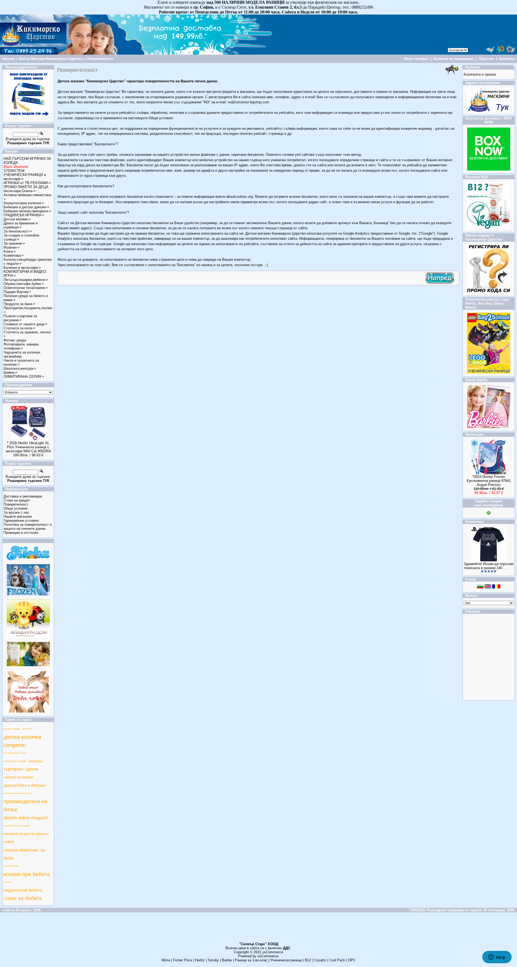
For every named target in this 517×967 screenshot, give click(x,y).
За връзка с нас (16, 512)
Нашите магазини (18, 516)
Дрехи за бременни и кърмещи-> (21, 225)
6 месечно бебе (11, 866)
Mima (166, 960)
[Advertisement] (258, 929)
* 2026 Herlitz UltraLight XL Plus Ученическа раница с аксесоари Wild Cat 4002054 (28, 447)
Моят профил (416, 59)
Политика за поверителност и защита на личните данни (28, 527)
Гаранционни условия (21, 520)
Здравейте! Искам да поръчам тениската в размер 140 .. (488, 566)
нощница (36, 761)
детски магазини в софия (15, 753)
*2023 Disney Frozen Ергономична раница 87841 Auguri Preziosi (489, 481)
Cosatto (320, 960)
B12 (308, 960)
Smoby (213, 960)
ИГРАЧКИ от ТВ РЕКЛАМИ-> (27, 183)
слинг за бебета (23, 898)
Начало (8, 59)
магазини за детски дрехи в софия (26, 838)
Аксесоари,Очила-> (20, 191)
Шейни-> (11, 372)
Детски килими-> (17, 219)
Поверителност (100, 59)
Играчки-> (12, 247)
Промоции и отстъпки (21, 533)
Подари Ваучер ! (17, 292)
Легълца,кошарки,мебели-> (26, 280)
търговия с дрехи (21, 769)
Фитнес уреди (15, 340)
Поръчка (486, 59)
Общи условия (15, 508)
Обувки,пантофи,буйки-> (24, 284)
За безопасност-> (18, 231)
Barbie (227, 960)
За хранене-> (14, 243)
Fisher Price (182, 960)
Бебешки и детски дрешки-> (26, 207)
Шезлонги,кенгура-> (20, 368)
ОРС (352, 960)
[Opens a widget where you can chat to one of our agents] (497, 957)
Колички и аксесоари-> (22, 268)
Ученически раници (286, 960)
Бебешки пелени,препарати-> (27, 211)
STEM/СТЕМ (14, 171)
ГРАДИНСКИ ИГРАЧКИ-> (24, 215)
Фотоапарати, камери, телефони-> (21, 346)
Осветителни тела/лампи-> (26, 288)
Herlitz (200, 960)
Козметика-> (14, 255)
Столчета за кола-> (19, 328)
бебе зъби (8, 882)
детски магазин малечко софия (18, 793)
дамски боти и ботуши (24, 785)
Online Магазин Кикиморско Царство (51, 59)
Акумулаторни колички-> (24, 203)
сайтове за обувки (18, 777)
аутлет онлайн (12, 729)
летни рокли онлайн (15, 761)
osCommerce (272, 952)
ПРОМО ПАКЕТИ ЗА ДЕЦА (26, 187)
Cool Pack (337, 960)
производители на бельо (25, 805)
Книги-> (10, 251)
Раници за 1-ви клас (251, 960)
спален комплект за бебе (24, 854)
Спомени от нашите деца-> (25, 324)
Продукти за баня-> (19, 304)
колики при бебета (27, 874)
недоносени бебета (23, 890)
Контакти (507, 59)
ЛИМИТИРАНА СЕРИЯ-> (24, 377)
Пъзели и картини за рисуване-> (20, 318)
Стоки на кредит (17, 500)
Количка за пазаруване (453, 59)
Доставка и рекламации (23, 496)
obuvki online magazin (26, 817)
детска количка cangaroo (22, 741)
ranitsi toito (27, 729)
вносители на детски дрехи (17, 825)
